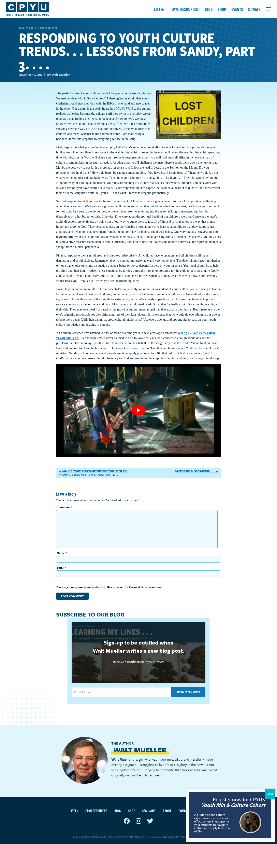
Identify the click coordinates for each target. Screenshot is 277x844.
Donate (254, 9)
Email (61, 567)
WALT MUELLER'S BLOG (38, 28)
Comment (64, 507)
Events (237, 9)
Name (62, 553)
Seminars (148, 810)
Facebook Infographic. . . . (195, 471)
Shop (222, 9)
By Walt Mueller (58, 74)
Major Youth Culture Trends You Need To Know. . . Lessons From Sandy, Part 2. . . (93, 473)
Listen (159, 9)
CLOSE (269, 793)
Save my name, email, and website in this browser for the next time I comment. (110, 587)
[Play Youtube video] (138, 410)
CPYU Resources (184, 9)
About (167, 810)
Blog (209, 9)
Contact (184, 810)
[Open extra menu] (268, 9)
